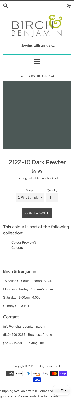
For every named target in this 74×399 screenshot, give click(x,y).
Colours (17, 247)
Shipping (21, 178)
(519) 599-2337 (14, 334)
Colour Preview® (23, 242)
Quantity (52, 190)
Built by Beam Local (48, 366)
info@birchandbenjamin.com (24, 326)
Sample (30, 190)
